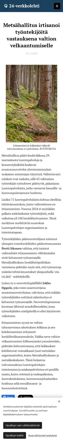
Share (10, 397)
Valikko (57, 6)
